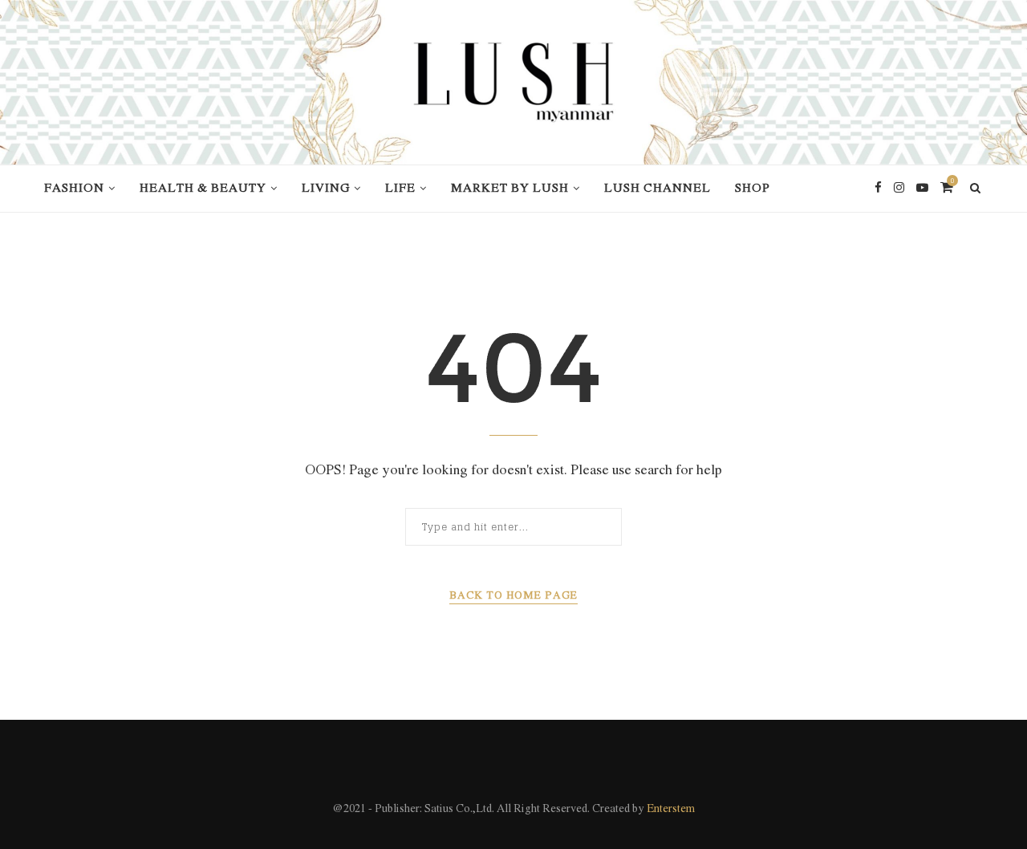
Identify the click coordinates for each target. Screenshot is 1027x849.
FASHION (74, 189)
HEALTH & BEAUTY (203, 189)
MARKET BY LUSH (510, 189)
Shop (752, 189)
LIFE (400, 189)
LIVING (326, 189)
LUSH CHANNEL (657, 189)
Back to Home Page (513, 596)
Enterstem (671, 809)
